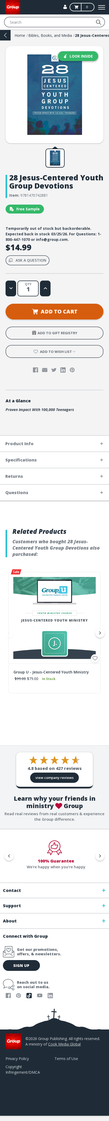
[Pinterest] (72, 370)
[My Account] (65, 7)
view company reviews (54, 777)
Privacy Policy (17, 1058)
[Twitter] (54, 370)
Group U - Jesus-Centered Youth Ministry (51, 671)
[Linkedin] (63, 370)
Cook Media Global (64, 1044)
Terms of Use (66, 1058)
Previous (9, 633)
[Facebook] (35, 370)
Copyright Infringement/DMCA (23, 1069)
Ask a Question (31, 260)
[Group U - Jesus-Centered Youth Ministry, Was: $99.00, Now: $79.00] (54, 617)
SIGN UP (21, 965)
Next (100, 633)
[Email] (44, 370)
